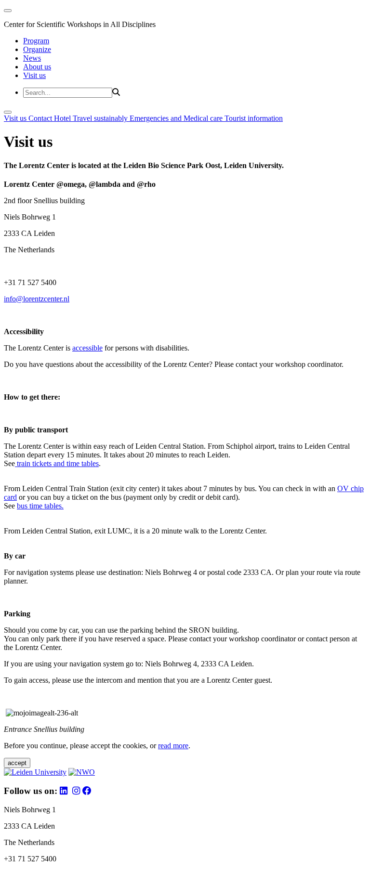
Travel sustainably (101, 118)
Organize (37, 49)
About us (37, 67)
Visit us (34, 75)
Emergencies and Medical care (177, 118)
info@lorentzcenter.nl (36, 299)
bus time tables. (40, 506)
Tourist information (254, 118)
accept (17, 763)
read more (173, 745)
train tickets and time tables (57, 463)
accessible (87, 348)
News (32, 58)
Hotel (63, 118)
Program (36, 41)
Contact (41, 118)
